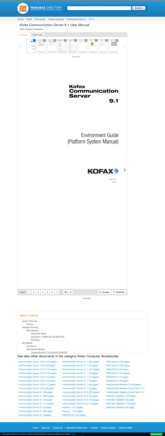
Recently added (125, 427)
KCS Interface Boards (35, 349)
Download (120, 292)
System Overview (29, 320)
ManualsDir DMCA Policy (77, 427)
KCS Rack (35, 339)
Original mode (37, 34)
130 (65, 292)
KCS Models (27, 342)
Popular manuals (108, 427)
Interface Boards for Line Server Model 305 (49, 352)
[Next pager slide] (125, 46)
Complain (105, 292)
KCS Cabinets (32, 330)
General (29, 323)
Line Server (31, 345)
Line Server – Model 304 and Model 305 (47, 336)
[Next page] (125, 170)
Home (35, 427)
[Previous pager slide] (20, 46)
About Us (45, 427)
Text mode (24, 34)
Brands (94, 427)
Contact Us (58, 427)
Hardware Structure (30, 327)
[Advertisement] (72, 61)
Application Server (38, 333)
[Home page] (23, 8)
